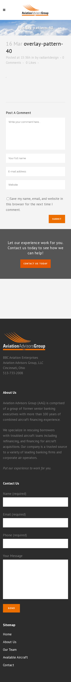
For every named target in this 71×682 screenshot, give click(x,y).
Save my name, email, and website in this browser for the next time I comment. (34, 204)
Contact (8, 665)
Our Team (10, 649)
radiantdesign (49, 57)
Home (7, 634)
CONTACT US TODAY (35, 263)
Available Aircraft (15, 657)
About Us (9, 642)
